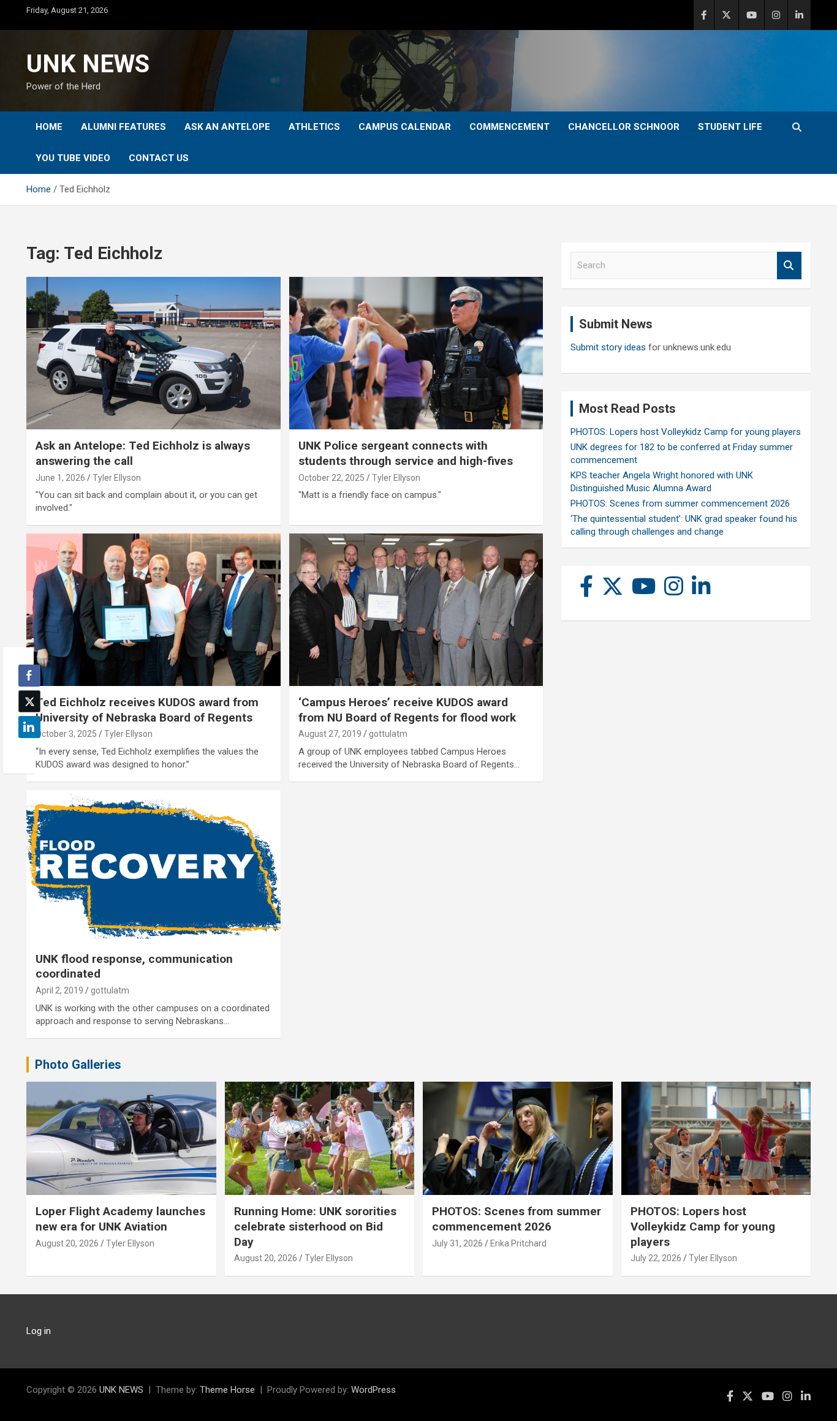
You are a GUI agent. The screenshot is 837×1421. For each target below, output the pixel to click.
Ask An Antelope (227, 126)
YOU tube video (73, 158)
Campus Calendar (404, 126)
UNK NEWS (88, 64)
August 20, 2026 (67, 1243)
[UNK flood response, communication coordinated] (153, 866)
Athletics (314, 126)
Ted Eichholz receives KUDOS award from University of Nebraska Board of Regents (147, 710)
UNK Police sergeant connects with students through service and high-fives (405, 453)
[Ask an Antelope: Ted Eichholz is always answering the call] (153, 353)
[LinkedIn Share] (29, 727)
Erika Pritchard (518, 1243)
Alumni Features (123, 126)
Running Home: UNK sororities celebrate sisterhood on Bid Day (315, 1226)
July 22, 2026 (656, 1258)
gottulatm (388, 734)
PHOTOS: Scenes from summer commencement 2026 (680, 503)
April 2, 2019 (59, 990)
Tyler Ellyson (117, 478)
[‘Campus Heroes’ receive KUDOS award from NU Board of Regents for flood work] (415, 609)
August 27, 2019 (330, 734)
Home (49, 126)
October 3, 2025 (66, 734)
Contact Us (159, 158)
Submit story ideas (608, 347)
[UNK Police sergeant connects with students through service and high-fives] (415, 353)
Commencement (509, 126)
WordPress (373, 1389)
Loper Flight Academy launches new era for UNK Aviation (120, 1219)
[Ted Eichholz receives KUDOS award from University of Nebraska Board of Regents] (153, 609)
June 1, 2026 (60, 478)
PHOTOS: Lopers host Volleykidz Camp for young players (685, 431)
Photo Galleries (78, 1064)
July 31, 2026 (457, 1243)
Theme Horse (227, 1389)
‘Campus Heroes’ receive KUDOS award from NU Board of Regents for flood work (407, 710)
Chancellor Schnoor (624, 126)
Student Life (730, 126)
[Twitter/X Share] (29, 701)
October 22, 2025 (331, 478)
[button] (25, 751)
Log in (38, 1330)
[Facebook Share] (29, 676)
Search (789, 265)
